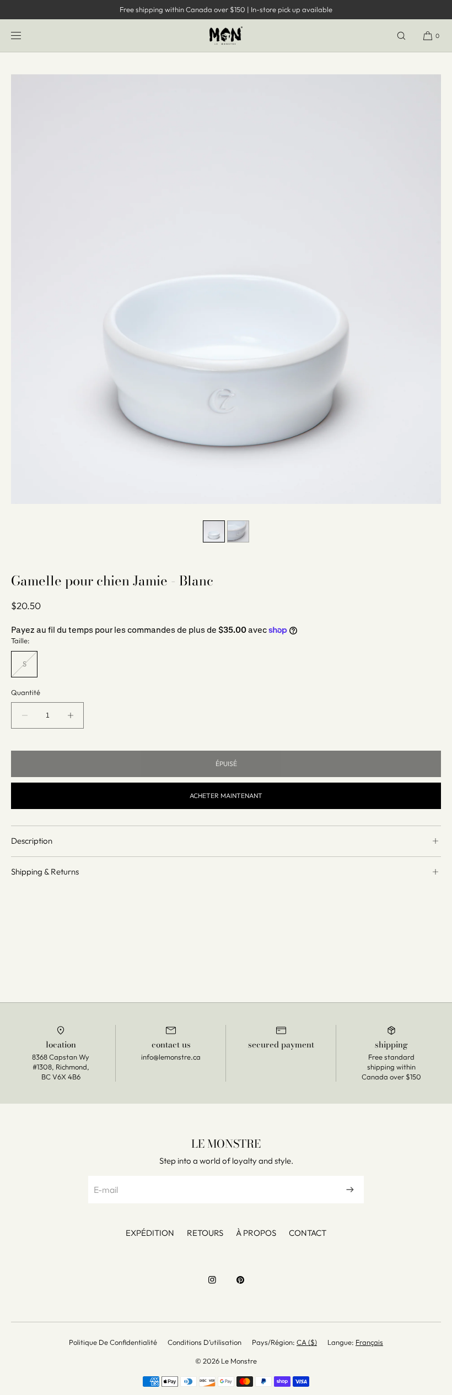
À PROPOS (256, 1233)
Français (369, 1342)
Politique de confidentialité (113, 1342)
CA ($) (307, 1342)
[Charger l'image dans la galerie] (214, 531)
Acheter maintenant (226, 795)
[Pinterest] (240, 1285)
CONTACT (307, 1233)
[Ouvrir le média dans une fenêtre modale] (226, 289)
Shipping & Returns (45, 871)
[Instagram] (212, 1285)
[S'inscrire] (350, 1189)
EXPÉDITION (150, 1233)
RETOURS (205, 1233)
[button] (401, 35)
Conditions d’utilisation (204, 1342)
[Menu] (25, 35)
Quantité (25, 692)
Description (31, 840)
